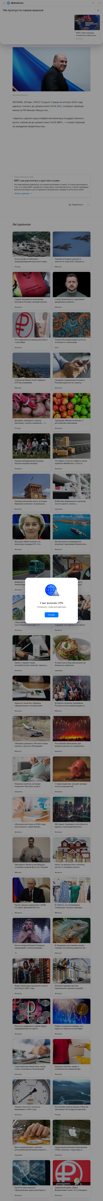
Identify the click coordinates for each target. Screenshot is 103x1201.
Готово (51, 615)
